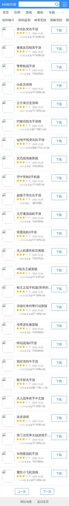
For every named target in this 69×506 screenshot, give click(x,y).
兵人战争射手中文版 (30, 398)
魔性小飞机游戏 (27, 472)
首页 (6, 12)
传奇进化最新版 (27, 324)
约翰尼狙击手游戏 (29, 121)
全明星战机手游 (27, 453)
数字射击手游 (26, 379)
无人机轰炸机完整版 (30, 250)
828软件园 (9, 4)
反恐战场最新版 (27, 158)
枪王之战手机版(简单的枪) (34, 287)
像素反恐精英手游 (29, 47)
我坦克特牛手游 (27, 361)
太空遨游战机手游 (29, 213)
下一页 (47, 491)
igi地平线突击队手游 (30, 139)
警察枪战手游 (26, 66)
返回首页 (43, 501)
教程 (40, 12)
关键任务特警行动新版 (32, 306)
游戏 (29, 12)
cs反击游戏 (24, 84)
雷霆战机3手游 (27, 232)
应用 (17, 12)
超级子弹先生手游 (29, 195)
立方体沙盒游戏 (27, 102)
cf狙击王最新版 (27, 269)
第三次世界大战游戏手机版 (34, 435)
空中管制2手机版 (28, 176)
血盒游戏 (23, 416)
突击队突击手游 (27, 29)
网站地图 (26, 501)
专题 (52, 12)
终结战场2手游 (27, 343)
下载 (59, 30)
